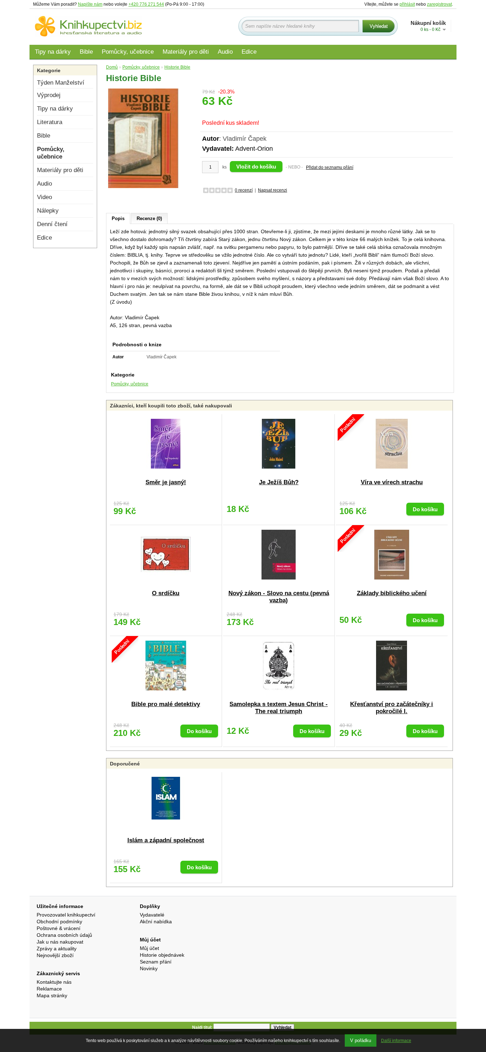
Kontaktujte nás (54, 982)
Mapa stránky (52, 995)
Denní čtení (52, 224)
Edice (249, 51)
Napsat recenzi (272, 190)
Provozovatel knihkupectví (66, 915)
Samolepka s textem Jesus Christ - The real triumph (278, 708)
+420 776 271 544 (146, 4)
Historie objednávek (162, 955)
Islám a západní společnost (165, 840)
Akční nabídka (156, 921)
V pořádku (360, 1040)
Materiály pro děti (186, 51)
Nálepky (48, 210)
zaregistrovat (439, 4)
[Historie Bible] (143, 137)
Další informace (396, 1040)
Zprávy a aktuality (56, 948)
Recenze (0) (149, 218)
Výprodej (48, 95)
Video (44, 197)
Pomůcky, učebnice (128, 51)
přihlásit (407, 4)
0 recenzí (244, 190)
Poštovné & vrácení (58, 928)
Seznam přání (155, 962)
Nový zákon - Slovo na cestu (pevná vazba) (278, 597)
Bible (86, 51)
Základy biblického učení (392, 593)
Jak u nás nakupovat (60, 942)
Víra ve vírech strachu (392, 482)
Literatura (49, 122)
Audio (225, 51)
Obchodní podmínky (59, 921)
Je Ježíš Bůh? (279, 482)
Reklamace (49, 989)
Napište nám (90, 4)
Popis (118, 218)
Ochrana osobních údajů (64, 935)
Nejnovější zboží (55, 955)
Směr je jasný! (166, 482)
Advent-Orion (254, 148)
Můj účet (149, 948)
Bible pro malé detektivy (165, 704)
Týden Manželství (60, 82)
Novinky (149, 968)
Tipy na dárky (53, 51)
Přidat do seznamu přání (329, 167)
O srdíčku (165, 593)
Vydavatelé (152, 915)
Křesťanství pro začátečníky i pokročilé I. (391, 708)
